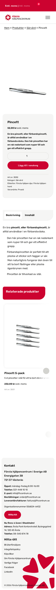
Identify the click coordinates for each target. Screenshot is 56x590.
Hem (6, 27)
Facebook (9, 567)
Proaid (21, 190)
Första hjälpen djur (24, 183)
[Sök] (50, 5)
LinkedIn (8, 571)
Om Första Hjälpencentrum (17, 558)
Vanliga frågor (11, 562)
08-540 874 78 (20, 533)
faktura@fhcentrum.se (38, 500)
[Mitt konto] (43, 6)
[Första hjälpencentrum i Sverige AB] (17, 18)
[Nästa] (46, 371)
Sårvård (31, 27)
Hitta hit (12, 514)
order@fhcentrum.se (30, 497)
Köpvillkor (9, 554)
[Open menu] (47, 17)
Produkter (18, 27)
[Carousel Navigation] (26, 371)
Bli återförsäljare (12, 544)
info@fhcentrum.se (22, 493)
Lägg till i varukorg (28, 165)
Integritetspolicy (12, 549)
